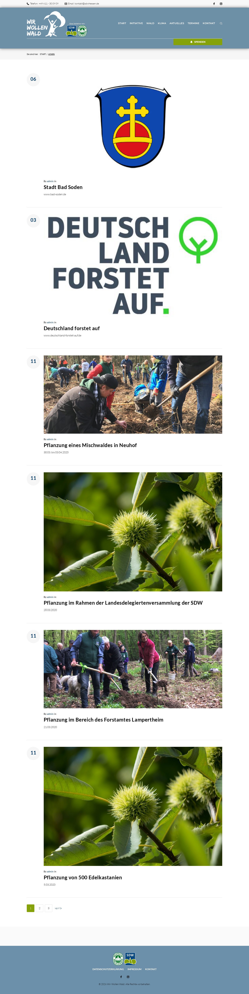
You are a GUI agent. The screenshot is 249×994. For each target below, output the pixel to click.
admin (50, 181)
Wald (150, 23)
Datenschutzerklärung (108, 969)
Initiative (136, 23)
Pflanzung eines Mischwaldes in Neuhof (90, 445)
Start (122, 23)
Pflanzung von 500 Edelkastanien (83, 877)
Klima (162, 23)
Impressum (134, 969)
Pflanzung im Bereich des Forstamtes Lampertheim (103, 719)
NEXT (57, 908)
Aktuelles (177, 23)
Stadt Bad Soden (63, 187)
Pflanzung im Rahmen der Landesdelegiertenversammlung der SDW (123, 603)
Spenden (199, 41)
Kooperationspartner (68, 181)
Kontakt (209, 23)
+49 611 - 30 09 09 (48, 3)
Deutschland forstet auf (72, 328)
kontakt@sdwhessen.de (87, 3)
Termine (193, 23)
